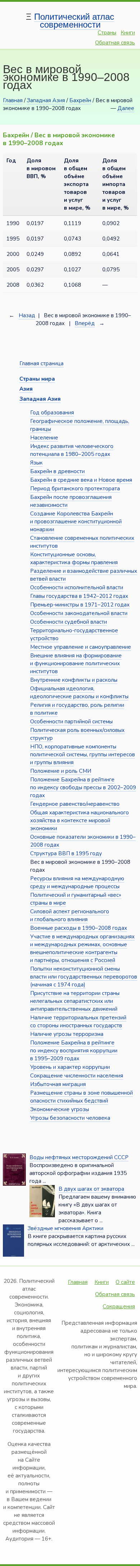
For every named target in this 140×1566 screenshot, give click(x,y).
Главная (13, 100)
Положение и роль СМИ (60, 771)
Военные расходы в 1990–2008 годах (78, 928)
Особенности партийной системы (71, 721)
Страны (107, 32)
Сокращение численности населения (76, 1075)
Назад (27, 315)
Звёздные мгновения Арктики (65, 1228)
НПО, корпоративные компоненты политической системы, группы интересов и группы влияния (82, 754)
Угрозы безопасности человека (70, 1118)
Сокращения (119, 1306)
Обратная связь (115, 42)
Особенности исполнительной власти (76, 587)
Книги (128, 32)
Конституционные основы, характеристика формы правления (74, 558)
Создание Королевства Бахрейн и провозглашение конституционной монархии (76, 521)
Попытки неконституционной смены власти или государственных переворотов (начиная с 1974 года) (83, 976)
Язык (36, 462)
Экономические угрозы (59, 1109)
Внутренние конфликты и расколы (73, 680)
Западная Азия (46, 100)
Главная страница (41, 363)
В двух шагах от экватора (91, 1189)
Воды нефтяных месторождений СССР (79, 1157)
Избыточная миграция (58, 1084)
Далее (125, 108)
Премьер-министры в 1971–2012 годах (80, 604)
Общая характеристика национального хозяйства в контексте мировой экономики (79, 820)
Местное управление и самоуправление (80, 647)
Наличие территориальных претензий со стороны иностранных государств (78, 1021)
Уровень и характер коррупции (70, 1067)
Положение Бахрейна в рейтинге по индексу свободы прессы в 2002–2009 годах (83, 787)
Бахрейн (80, 100)
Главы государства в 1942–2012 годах (79, 596)
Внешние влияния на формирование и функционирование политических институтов (76, 663)
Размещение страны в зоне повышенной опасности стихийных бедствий (81, 1096)
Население (44, 437)
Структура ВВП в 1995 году (66, 853)
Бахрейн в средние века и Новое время (81, 480)
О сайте (125, 1282)
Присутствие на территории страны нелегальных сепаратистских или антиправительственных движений (75, 1001)
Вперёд (85, 323)
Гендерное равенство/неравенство (75, 804)
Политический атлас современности (74, 20)
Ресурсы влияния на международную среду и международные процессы (77, 882)
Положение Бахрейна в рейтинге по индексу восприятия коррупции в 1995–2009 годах (73, 1050)
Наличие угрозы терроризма (66, 1034)
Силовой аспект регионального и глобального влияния (69, 915)
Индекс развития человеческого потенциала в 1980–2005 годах (71, 450)
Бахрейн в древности (57, 471)
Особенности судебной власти (68, 621)
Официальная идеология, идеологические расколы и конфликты (79, 692)
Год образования (52, 412)
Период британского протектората (75, 488)
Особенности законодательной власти (78, 613)
